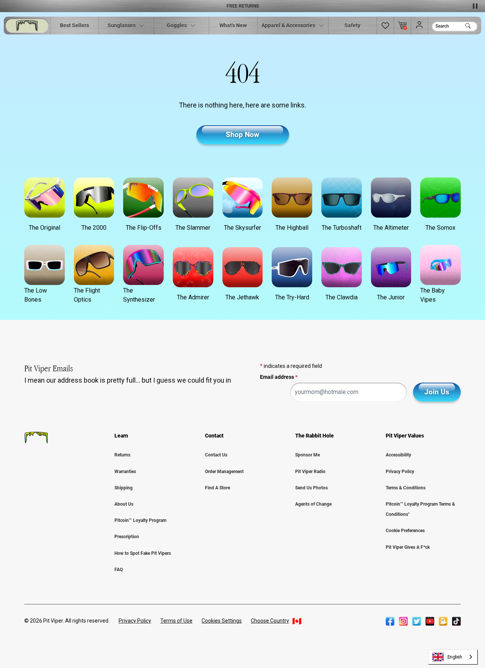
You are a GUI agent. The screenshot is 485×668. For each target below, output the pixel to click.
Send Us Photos (311, 487)
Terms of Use (176, 621)
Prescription (126, 536)
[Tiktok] (456, 621)
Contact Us (216, 455)
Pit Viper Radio (310, 471)
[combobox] (453, 656)
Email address (278, 377)
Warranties (125, 471)
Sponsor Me (307, 455)
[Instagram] (403, 621)
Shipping (123, 487)
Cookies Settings (222, 621)
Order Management (224, 471)
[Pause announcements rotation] (475, 6)
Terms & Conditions (406, 487)
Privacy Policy (400, 471)
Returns (122, 455)
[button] (385, 25)
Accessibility (398, 455)
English (454, 657)
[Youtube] (430, 621)
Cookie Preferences (405, 530)
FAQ (118, 569)
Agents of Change (313, 504)
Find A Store (217, 487)
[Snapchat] (443, 621)
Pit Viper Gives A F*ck (408, 547)
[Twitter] (416, 621)
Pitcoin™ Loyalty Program (140, 520)
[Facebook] (390, 621)
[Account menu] (419, 25)
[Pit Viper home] (27, 25)
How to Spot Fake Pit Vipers (142, 553)
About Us (123, 504)
